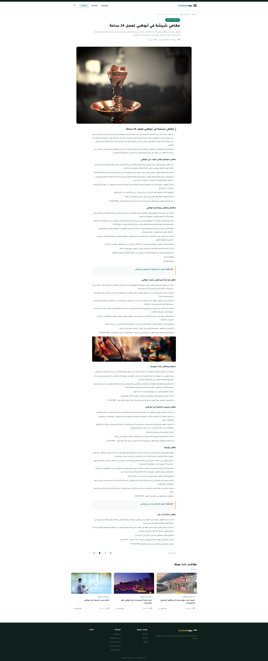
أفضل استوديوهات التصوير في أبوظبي (150, 269)
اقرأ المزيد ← (163, 608)
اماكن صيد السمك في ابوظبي (96, 600)
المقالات (84, 6)
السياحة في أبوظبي (185, 14)
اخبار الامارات (117, 634)
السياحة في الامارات (115, 642)
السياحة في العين (115, 650)
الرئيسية (105, 6)
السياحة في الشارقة (115, 646)
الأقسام (94, 6)
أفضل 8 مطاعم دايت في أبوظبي (153, 504)
